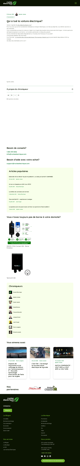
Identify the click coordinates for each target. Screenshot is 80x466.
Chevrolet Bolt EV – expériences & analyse (20, 199)
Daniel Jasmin (16, 302)
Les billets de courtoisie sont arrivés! (19, 191)
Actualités (5, 419)
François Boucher (17, 312)
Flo (42, 428)
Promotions (44, 419)
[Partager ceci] (11, 95)
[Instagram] (47, 456)
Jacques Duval (16, 317)
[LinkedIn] (50, 456)
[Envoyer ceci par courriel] (8, 95)
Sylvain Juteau (22, 14)
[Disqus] (40, 117)
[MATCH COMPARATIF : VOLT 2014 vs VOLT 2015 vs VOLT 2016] (63, 363)
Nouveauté (44, 435)
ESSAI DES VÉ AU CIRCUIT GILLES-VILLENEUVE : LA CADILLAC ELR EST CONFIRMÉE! (31, 176)
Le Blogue (5, 442)
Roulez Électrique (20, 186)
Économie (5, 426)
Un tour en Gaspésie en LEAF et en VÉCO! (20, 184)
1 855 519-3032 (12, 152)
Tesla (42, 430)
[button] (76, 3)
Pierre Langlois (17, 327)
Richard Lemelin (17, 332)
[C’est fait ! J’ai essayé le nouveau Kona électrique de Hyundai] (40, 363)
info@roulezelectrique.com (16, 154)
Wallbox (43, 426)
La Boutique (6, 445)
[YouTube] (42, 456)
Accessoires (44, 421)
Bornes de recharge (8, 421)
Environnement (7, 428)
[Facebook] (45, 456)
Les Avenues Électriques (9, 449)
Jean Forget (18, 201)
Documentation (7, 423)
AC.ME (5, 447)
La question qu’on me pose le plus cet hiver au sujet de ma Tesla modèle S (29, 207)
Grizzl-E (43, 433)
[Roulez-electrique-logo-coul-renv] (9, 3)
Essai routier (6, 430)
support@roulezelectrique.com (18, 163)
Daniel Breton (16, 307)
